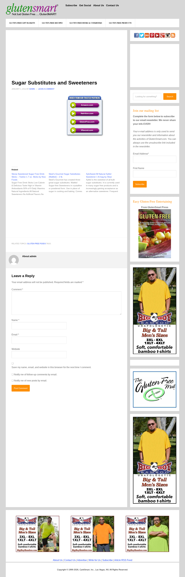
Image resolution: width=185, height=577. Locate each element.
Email (15, 334)
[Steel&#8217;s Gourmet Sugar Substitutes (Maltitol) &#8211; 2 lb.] (67, 182)
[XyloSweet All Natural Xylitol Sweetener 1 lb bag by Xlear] (104, 182)
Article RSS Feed (123, 560)
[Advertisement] (66, 50)
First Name (138, 168)
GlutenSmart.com (32, 9)
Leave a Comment (46, 89)
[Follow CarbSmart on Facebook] (136, 36)
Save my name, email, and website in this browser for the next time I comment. (51, 367)
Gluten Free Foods (36, 244)
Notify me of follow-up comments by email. (35, 374)
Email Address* (141, 153)
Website (16, 349)
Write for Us (95, 560)
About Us (57, 560)
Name (15, 320)
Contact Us (70, 560)
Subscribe (107, 560)
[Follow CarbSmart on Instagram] (167, 36)
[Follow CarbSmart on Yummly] (147, 36)
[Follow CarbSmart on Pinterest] (152, 36)
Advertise (82, 560)
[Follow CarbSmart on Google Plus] (162, 36)
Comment (17, 289)
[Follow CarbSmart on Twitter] (141, 36)
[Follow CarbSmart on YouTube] (157, 36)
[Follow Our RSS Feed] (173, 36)
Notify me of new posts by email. (30, 380)
